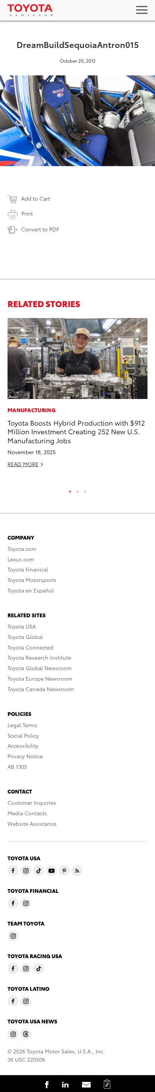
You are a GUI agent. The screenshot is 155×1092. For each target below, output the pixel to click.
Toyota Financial (28, 569)
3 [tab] (85, 490)
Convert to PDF (40, 229)
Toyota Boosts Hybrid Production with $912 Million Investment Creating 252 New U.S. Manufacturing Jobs (76, 431)
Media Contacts (27, 813)
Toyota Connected (30, 647)
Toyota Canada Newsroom (41, 689)
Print (27, 213)
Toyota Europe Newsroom (40, 678)
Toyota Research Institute (39, 657)
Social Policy (23, 735)
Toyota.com (22, 548)
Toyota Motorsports (32, 580)
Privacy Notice (25, 756)
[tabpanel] (77, 396)
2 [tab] (77, 490)
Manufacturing (32, 410)
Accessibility (23, 745)
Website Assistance (32, 823)
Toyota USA (22, 626)
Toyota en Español (31, 590)
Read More (23, 464)
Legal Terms (22, 725)
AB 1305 (17, 766)
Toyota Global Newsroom (40, 668)
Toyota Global (25, 636)
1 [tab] (70, 490)
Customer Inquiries (32, 802)
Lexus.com (21, 559)
